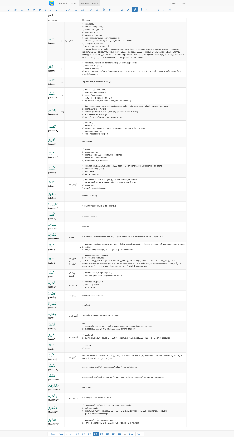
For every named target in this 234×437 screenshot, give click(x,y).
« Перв (52, 434)
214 (71, 434)
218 (95, 434)
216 (83, 434)
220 (107, 434)
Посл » (139, 434)
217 (89, 434)
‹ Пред (60, 434)
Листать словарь (89, 3)
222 (119, 434)
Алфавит (63, 3)
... (66, 434)
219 (101, 434)
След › (131, 434)
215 (77, 434)
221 (113, 434)
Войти (184, 3)
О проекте (174, 3)
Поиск (74, 3)
